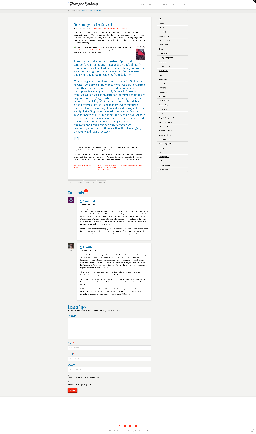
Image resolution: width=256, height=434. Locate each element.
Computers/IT (164, 36)
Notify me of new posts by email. (80, 385)
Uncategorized (164, 156)
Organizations (164, 101)
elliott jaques (163, 45)
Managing (162, 88)
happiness (162, 75)
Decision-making (165, 40)
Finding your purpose (166, 58)
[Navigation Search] (185, 4)
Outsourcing (163, 105)
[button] (254, 2)
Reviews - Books (101, 28)
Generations (163, 62)
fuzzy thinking (76, 182)
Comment (72, 316)
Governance (163, 70)
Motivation (162, 92)
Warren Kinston (164, 165)
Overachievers (164, 109)
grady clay (90, 182)
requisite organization (166, 122)
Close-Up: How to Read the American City (94, 50)
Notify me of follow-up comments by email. (84, 377)
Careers (162, 23)
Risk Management (165, 144)
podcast (161, 113)
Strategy (162, 148)
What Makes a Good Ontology (131, 165)
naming (102, 182)
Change (161, 27)
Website (71, 365)
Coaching (162, 32)
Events (161, 49)
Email (71, 354)
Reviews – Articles (165, 131)
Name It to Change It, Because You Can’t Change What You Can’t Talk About (108, 167)
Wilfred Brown (164, 169)
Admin (161, 19)
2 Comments (123, 28)
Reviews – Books (165, 135)
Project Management (166, 118)
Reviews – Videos (165, 139)
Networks (162, 96)
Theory (112, 28)
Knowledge (163, 79)
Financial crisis (164, 53)
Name (71, 343)
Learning (162, 83)
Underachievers (164, 161)
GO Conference (164, 66)
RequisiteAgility (164, 126)
